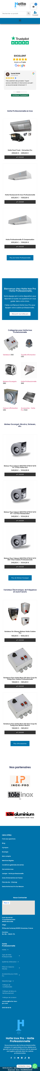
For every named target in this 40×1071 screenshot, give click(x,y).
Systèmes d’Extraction (9, 962)
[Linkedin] (22, 1058)
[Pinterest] (29, 1058)
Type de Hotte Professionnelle (7, 956)
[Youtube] (18, 1058)
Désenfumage (7, 981)
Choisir (21, 157)
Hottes (4, 950)
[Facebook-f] (11, 1058)
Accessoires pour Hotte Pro (10, 975)
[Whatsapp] (34, 1066)
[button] (20, 20)
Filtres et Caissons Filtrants (8, 968)
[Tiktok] (25, 1058)
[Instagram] (15, 1058)
